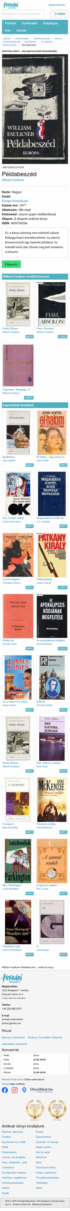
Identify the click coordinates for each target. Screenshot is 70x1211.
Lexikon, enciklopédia (13, 1157)
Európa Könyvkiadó (15, 201)
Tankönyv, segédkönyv (14, 1177)
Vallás (39, 1187)
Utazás (6, 1187)
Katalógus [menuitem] (50, 23)
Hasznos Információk (13, 1037)
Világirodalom (11, 42)
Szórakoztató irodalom (14, 1172)
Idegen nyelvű (43, 1147)
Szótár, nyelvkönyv (46, 1172)
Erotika (39, 1131)
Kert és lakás (43, 1152)
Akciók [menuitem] (21, 30)
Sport (39, 1162)
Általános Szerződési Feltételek (45, 1037)
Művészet (41, 1157)
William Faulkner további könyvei (26, 276)
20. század (46, 42)
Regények (30, 42)
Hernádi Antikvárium (13, 1079)
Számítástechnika (45, 1167)
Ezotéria (6, 1136)
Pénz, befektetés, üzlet (14, 1162)
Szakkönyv (8, 1167)
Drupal (5, 1084)
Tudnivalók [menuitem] (29, 23)
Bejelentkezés (57, 4)
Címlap (6, 39)
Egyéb (5, 1193)
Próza (58, 39)
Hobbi (5, 1147)
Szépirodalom (41, 39)
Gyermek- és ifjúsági (47, 1142)
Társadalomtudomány (47, 1177)
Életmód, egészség (12, 1131)
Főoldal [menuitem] (10, 23)
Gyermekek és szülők (14, 1142)
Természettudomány (13, 1182)
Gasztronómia (43, 1136)
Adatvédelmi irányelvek (14, 1044)
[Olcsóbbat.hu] (41, 1090)
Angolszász (10, 45)
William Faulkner (13, 180)
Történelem (42, 1182)
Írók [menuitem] (7, 30)
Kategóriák (21, 39)
